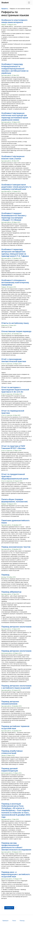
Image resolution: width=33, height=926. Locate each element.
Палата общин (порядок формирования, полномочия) (14, 500)
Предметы (4, 8)
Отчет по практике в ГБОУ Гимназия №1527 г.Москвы (13, 447)
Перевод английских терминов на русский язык (15, 727)
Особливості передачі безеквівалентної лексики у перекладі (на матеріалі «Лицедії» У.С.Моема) (13, 216)
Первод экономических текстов (15, 547)
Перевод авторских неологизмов (16, 627)
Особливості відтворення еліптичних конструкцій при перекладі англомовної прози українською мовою (14, 116)
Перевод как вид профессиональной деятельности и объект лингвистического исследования (16, 846)
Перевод (5, 575)
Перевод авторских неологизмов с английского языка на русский (16, 687)
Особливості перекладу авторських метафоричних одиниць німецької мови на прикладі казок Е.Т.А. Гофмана (15, 252)
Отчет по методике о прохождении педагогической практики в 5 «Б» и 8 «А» (15, 389)
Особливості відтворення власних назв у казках (12, 157)
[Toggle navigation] (29, 2)
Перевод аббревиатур (11, 592)
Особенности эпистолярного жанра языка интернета (14, 21)
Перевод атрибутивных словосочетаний (12, 752)
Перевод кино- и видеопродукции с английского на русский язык (15, 874)
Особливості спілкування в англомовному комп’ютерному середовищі (15, 282)
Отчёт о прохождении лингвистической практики (13, 360)
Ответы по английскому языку (15, 323)
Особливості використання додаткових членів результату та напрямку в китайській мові (16, 187)
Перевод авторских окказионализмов (10, 702)
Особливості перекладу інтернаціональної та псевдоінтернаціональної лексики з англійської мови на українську (14, 68)
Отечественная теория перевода (16, 331)
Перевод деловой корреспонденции (9, 769)
